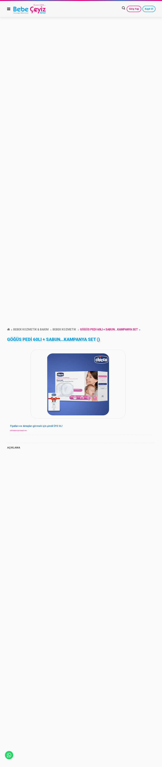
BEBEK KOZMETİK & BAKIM (31, 329)
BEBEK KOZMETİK (64, 329)
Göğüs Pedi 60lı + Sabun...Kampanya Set (109, 329)
